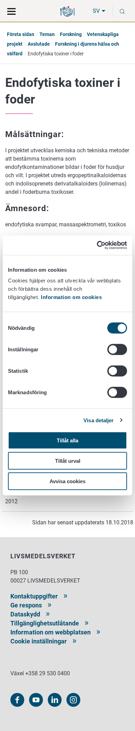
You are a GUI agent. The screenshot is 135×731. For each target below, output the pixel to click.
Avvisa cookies (68, 481)
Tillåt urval (67, 460)
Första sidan (20, 34)
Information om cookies (71, 297)
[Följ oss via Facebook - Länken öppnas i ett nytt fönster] (17, 700)
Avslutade (39, 44)
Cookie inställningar (38, 641)
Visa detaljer (98, 420)
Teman (47, 34)
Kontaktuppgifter (34, 596)
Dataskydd (25, 614)
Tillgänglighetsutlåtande (44, 623)
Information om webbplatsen (50, 632)
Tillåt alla (67, 440)
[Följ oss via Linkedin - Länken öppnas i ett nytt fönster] (55, 700)
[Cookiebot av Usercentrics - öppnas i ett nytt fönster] (97, 245)
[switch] (117, 349)
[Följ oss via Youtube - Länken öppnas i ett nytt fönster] (36, 700)
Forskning (71, 34)
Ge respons (26, 605)
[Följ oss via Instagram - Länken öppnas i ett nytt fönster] (73, 700)
